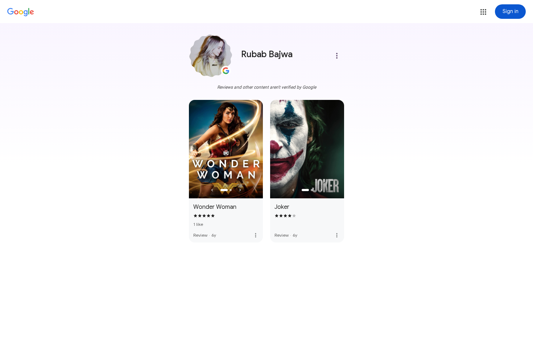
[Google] (20, 12)
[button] (483, 12)
